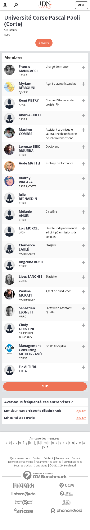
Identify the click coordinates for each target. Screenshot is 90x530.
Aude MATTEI (29, 163)
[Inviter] (83, 67)
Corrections (40, 465)
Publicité (48, 458)
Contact (37, 458)
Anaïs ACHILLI (30, 115)
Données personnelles (20, 461)
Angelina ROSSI (31, 262)
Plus (44, 386)
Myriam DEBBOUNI (27, 85)
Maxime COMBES (25, 131)
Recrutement (62, 458)
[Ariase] (23, 510)
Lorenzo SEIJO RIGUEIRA (30, 148)
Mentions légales (73, 461)
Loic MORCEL (29, 228)
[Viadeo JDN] (66, 502)
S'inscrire (44, 43)
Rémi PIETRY (29, 100)
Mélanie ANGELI (25, 213)
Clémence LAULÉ (27, 247)
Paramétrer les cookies (48, 461)
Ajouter (81, 411)
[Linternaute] (23, 494)
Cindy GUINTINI (26, 326)
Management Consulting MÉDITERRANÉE (30, 349)
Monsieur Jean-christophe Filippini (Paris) (33, 411)
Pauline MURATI (25, 293)
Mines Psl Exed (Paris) (19, 418)
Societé (76, 458)
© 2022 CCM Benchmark (62, 465)
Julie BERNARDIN (28, 196)
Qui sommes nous (20, 458)
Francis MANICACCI (28, 68)
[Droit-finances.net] (66, 494)
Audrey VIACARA (26, 180)
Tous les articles (22, 465)
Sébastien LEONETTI (27, 310)
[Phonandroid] (66, 510)
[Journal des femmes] (23, 485)
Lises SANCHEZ (30, 276)
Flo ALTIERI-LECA (28, 368)
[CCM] (66, 485)
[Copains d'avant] (23, 502)
